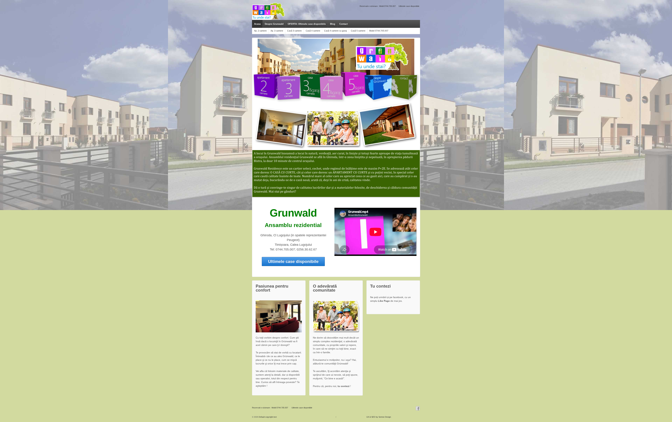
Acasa (257, 24)
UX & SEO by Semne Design (378, 417)
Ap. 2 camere (260, 31)
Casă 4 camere (313, 31)
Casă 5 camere (358, 31)
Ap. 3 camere (277, 31)
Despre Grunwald (274, 24)
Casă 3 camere (294, 31)
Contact (343, 24)
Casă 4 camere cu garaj (335, 31)
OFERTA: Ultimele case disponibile (307, 24)
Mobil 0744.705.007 (378, 31)
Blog (332, 24)
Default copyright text (267, 417)
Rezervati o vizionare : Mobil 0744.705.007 (378, 6)
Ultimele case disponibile (409, 6)
